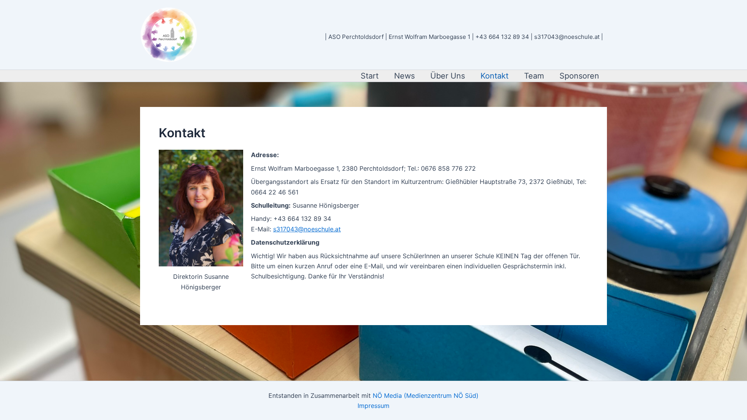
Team (534, 75)
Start (370, 75)
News (404, 75)
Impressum (373, 406)
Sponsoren (579, 75)
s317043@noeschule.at (307, 229)
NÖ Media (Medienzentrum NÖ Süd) (426, 395)
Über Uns (447, 75)
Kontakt (494, 75)
